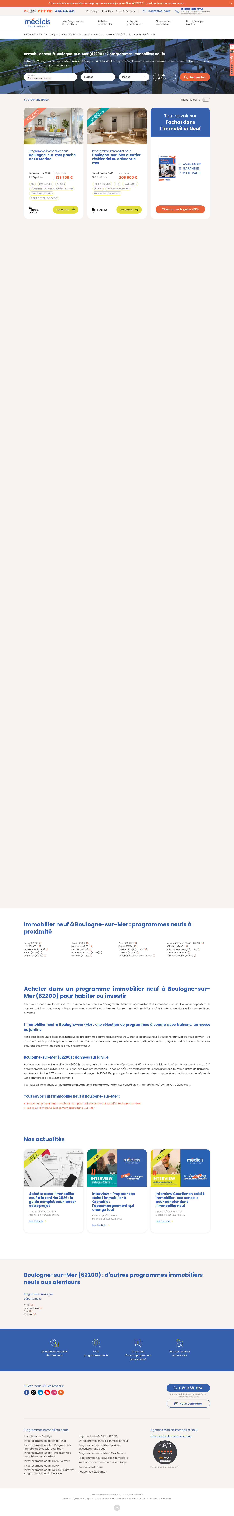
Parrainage (92, 11)
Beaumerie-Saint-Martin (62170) (135, 955)
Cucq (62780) (78, 942)
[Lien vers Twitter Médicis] (33, 1392)
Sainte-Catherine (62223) (180, 955)
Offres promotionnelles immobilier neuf (103, 1441)
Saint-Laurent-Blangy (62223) (182, 949)
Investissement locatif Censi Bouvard (47, 1461)
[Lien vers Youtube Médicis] (47, 1392)
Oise (28, 1311)
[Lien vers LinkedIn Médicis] (40, 1392)
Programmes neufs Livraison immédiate (103, 1458)
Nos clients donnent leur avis (171, 1436)
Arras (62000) (126, 942)
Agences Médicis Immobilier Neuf (174, 1430)
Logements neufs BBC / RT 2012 (98, 1436)
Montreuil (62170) (80, 946)
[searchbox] (53, 78)
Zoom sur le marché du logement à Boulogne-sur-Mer (61, 1108)
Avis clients (154, 1498)
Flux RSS (167, 1498)
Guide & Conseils (125, 11)
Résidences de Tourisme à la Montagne (103, 1462)
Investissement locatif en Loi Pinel (45, 1441)
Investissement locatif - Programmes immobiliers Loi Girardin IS (47, 1454)
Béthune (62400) (175, 946)
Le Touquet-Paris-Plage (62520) (183, 942)
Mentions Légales (71, 1498)
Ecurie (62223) (31, 952)
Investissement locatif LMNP (41, 1465)
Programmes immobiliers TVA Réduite (102, 1453)
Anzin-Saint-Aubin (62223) (85, 952)
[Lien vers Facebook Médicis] (26, 1392)
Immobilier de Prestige (38, 1436)
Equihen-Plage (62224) (131, 949)
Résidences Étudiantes (93, 1472)
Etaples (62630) (79, 949)
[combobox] (50, 77)
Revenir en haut (117, 1508)
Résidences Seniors (91, 1467)
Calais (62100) (126, 946)
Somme (30, 1314)
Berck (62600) (31, 942)
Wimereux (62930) (33, 955)
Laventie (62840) (127, 952)
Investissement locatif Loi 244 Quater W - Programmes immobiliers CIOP (50, 1471)
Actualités (107, 11)
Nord (29, 1304)
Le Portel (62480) (80, 955)
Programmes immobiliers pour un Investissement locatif (100, 1446)
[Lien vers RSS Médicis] (61, 1392)
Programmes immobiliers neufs (46, 1430)
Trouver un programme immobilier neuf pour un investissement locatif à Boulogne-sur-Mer (84, 1103)
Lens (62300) (30, 946)
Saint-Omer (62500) (177, 952)
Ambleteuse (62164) (34, 949)
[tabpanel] (53, 1191)
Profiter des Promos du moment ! (166, 3)
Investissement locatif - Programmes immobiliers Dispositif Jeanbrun (47, 1446)
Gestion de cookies (121, 1498)
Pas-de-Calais (33, 1308)
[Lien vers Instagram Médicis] (54, 1392)
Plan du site (139, 1498)
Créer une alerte (38, 99)
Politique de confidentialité (96, 1498)
